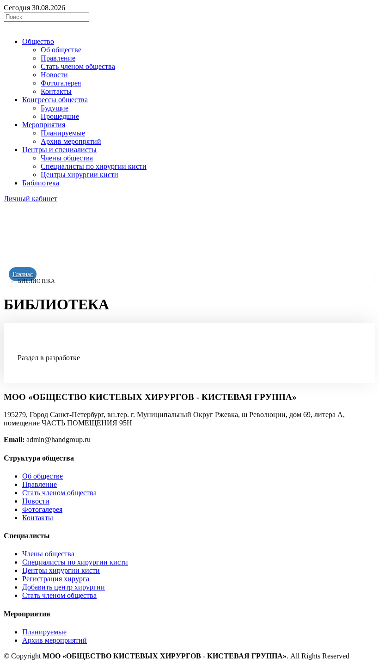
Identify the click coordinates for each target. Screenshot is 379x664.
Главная (22, 274)
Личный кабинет (30, 199)
